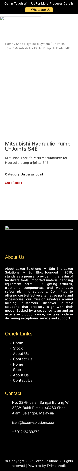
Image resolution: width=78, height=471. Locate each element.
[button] (70, 23)
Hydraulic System (38, 44)
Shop (19, 44)
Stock (18, 348)
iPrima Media (57, 466)
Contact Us (22, 359)
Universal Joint (32, 174)
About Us (21, 354)
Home (9, 44)
